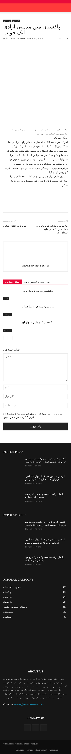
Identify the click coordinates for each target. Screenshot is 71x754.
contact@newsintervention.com (29, 704)
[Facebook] (17, 50)
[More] (47, 50)
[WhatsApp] (39, 50)
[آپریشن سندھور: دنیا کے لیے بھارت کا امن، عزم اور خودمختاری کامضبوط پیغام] (11, 310)
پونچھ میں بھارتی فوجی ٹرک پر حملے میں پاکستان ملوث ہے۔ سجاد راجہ (52, 229)
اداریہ (6, 299)
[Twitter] (24, 50)
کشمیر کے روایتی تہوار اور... (37, 322)
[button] (66, 7)
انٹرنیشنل (7, 314)
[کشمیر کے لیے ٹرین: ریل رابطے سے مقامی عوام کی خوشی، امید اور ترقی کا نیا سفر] (11, 294)
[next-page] (11, 338)
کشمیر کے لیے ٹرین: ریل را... (37, 290)
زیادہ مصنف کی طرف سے (37, 282)
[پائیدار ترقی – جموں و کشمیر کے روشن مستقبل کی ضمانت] (13, 499)
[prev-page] (5, 338)
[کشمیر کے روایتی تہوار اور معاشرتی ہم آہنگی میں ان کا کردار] (11, 326)
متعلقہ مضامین (12, 282)
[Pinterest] (32, 50)
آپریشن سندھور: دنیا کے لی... (37, 306)
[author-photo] (35, 261)
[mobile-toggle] (5, 7)
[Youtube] (43, 727)
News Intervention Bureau (21, 38)
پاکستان (7, 21)
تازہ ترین (16, 21)
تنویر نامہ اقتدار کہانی (14, 225)
